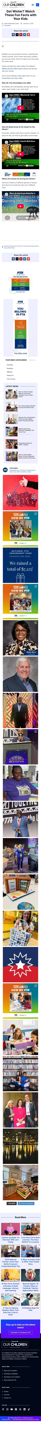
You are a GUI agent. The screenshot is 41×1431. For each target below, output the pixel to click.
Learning (25, 246)
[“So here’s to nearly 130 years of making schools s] (20, 819)
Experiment (13, 246)
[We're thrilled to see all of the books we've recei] (20, 1182)
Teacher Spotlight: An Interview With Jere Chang (11, 1240)
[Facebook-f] (3, 1409)
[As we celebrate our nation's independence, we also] (20, 492)
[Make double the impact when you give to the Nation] (20, 1037)
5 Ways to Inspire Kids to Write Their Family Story (30, 1262)
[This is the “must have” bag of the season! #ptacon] (20, 928)
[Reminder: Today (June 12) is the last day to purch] (20, 1073)
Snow (5, 248)
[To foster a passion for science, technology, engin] (20, 1001)
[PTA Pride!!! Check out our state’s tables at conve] (20, 892)
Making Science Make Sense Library (15, 69)
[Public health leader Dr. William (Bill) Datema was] (20, 674)
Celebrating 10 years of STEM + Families (25, 443)
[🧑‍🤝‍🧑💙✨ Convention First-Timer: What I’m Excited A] (20, 1110)
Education (7, 25)
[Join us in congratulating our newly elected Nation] (20, 638)
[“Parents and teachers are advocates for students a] (20, 746)
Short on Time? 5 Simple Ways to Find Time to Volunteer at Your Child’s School (25, 394)
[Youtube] (11, 1409)
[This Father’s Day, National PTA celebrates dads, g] (20, 710)
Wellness (9, 372)
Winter (13, 248)
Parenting (31, 246)
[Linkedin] (24, 1409)
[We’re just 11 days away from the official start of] (20, 1146)
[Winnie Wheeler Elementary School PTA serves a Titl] (20, 529)
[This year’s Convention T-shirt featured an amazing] (20, 783)
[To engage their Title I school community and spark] (20, 601)
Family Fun (20, 246)
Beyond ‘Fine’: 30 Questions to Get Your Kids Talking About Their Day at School (26, 419)
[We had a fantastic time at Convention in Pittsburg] (20, 565)
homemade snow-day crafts (12, 78)
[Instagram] (7, 1409)
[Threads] (20, 1409)
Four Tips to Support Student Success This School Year (26, 406)
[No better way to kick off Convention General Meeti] (20, 855)
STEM (9, 248)
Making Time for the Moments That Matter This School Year (26, 430)
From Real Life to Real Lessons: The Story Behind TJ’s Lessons (30, 1240)
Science (36, 246)
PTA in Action (11, 379)
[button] (33, 4)
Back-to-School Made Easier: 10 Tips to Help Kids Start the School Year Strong (26, 456)
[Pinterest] (16, 1409)
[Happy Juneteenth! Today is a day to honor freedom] (20, 964)
